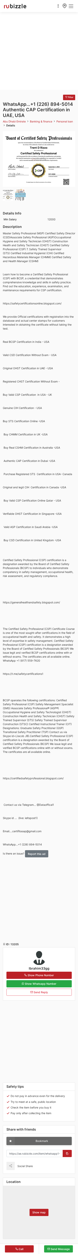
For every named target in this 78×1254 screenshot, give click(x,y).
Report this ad (36, 853)
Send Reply (40, 992)
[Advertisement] (39, 51)
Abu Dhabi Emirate (15, 121)
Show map (39, 1212)
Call (20, 1249)
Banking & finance (41, 121)
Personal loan (64, 121)
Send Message (60, 1249)
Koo (43, 1165)
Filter (70, 97)
